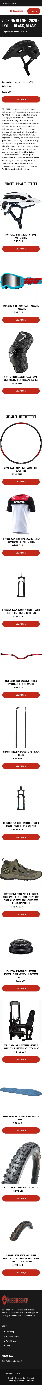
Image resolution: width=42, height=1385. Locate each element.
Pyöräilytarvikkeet (12, 31)
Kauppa (33, 11)
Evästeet (30, 1378)
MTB (25, 31)
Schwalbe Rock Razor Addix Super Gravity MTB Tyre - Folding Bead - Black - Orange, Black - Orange (21, 1258)
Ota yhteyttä (19, 1378)
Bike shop (10, 1332)
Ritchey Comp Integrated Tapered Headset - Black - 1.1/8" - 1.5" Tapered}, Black (21, 974)
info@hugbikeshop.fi (9, 3)
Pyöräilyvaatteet (13, 1336)
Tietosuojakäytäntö (16, 1381)
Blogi (8, 1345)
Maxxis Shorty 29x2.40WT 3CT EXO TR (21, 1187)
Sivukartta (30, 1381)
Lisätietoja (21, 99)
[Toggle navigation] (5, 11)
